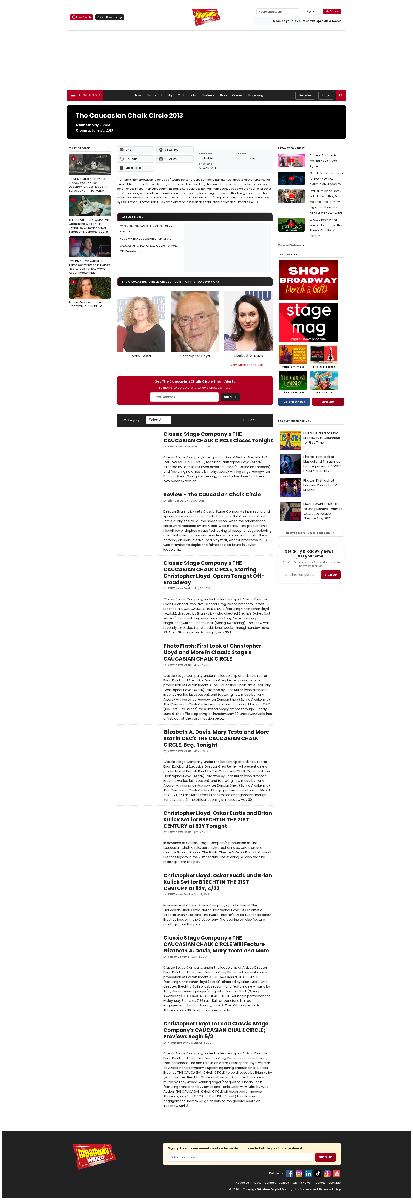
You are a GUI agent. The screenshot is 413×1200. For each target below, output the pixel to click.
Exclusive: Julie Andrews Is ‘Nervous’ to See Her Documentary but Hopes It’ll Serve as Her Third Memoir (88, 175)
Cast (129, 150)
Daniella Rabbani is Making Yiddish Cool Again (324, 160)
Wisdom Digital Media (274, 1189)
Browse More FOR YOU (308, 533)
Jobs (193, 95)
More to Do (134, 168)
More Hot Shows (294, 401)
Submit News (301, 1183)
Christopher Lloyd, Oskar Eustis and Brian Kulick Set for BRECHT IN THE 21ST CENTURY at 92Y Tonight (217, 820)
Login (326, 95)
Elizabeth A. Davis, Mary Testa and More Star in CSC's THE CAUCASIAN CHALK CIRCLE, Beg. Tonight (216, 738)
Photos (171, 159)
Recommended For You (295, 421)
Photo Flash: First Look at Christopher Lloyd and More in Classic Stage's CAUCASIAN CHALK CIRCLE (212, 652)
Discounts (328, 401)
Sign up (331, 575)
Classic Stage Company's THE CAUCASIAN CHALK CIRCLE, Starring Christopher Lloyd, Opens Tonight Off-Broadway (213, 572)
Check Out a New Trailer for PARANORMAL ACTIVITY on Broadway (326, 178)
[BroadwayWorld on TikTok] (318, 1173)
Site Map (335, 1183)
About (257, 1183)
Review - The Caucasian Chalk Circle (145, 239)
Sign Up (230, 397)
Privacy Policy (330, 1189)
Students (208, 95)
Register (305, 95)
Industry (167, 95)
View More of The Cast (248, 365)
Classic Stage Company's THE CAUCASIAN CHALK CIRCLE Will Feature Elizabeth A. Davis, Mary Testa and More (216, 944)
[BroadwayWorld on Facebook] (289, 1173)
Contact (270, 1183)
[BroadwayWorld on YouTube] (337, 1173)
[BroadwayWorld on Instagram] (299, 1173)
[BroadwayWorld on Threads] (327, 1173)
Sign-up (311, 11)
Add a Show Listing (110, 17)
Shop (223, 95)
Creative (171, 150)
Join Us (284, 1183)
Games (237, 95)
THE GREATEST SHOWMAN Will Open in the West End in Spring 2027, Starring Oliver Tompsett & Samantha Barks (89, 216)
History (131, 159)
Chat (181, 95)
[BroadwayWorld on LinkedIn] (308, 1173)
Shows (151, 95)
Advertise (242, 1183)
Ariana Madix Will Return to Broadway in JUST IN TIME (87, 294)
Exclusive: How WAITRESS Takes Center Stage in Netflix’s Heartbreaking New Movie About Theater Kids (90, 257)
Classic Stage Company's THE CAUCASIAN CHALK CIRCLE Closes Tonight (218, 437)
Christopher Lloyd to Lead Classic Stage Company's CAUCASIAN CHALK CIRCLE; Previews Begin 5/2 (215, 1030)
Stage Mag (255, 95)
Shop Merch (83, 17)
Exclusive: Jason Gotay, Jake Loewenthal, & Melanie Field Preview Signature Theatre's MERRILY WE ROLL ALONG (326, 202)
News (138, 95)
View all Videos (289, 245)
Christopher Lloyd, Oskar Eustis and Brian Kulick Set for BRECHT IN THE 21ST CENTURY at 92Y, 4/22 (217, 882)
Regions (319, 1183)
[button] (341, 95)
